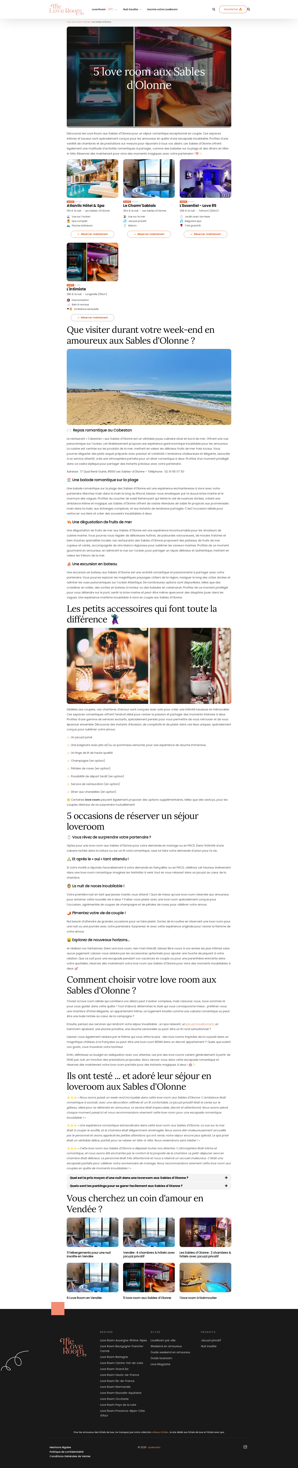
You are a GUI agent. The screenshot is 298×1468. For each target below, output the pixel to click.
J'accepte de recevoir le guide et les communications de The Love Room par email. (144, 757)
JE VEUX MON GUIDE (149, 766)
